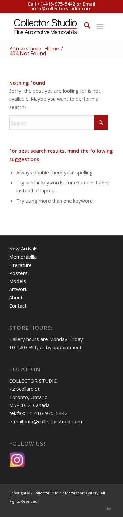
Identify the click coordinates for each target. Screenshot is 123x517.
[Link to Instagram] (109, 509)
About (16, 297)
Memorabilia (23, 256)
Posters (18, 273)
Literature (20, 265)
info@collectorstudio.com (62, 8)
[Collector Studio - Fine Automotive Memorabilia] (51, 26)
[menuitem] (83, 26)
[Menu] (99, 26)
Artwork (18, 289)
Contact (18, 305)
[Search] (83, 26)
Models (17, 281)
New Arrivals (23, 248)
